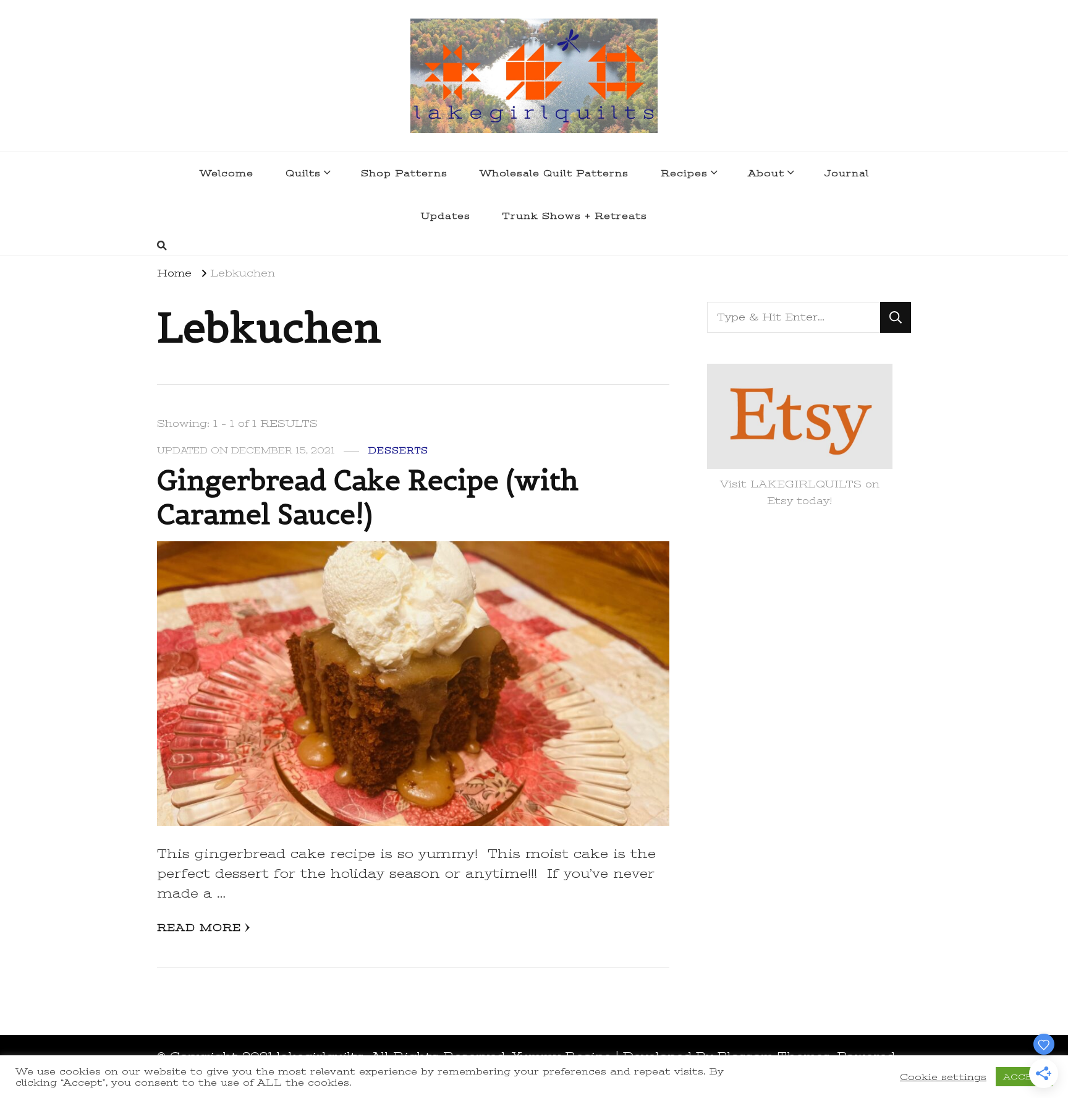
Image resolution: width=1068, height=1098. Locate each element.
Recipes (684, 173)
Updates (445, 216)
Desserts (398, 450)
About (766, 173)
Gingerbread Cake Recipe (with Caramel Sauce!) (367, 497)
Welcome (226, 173)
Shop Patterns (404, 173)
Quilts (303, 173)
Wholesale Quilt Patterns (554, 173)
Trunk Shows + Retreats (574, 216)
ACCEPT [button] (1024, 1076)
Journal (846, 173)
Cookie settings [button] (943, 1077)
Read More (199, 927)
